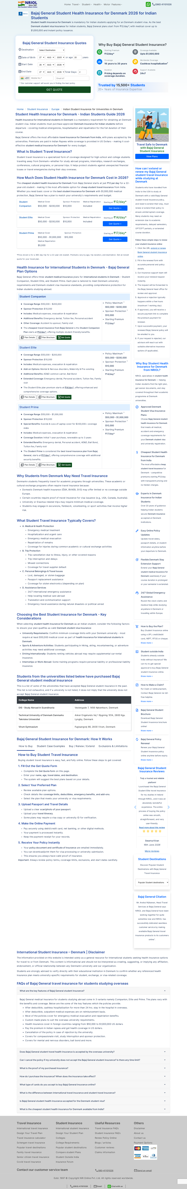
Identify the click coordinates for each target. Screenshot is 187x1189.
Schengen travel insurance (31, 1109)
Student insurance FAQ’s (107, 1100)
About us (138, 1100)
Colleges (60, 1105)
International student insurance (72, 1095)
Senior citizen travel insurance (33, 1124)
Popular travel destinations (31, 1114)
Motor (107, 4)
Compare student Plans (68, 1119)
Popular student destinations (71, 1114)
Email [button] (98, 1186)
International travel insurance (32, 1095)
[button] (41, 332)
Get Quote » (115, 208)
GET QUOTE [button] (54, 89)
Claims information (105, 1119)
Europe (56, 109)
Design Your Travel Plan (29, 1100)
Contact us (140, 1105)
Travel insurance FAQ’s (107, 1095)
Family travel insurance (29, 1119)
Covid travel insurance (29, 1129)
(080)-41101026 (79, 1186)
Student (86, 4)
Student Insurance (37, 109)
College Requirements (67, 1109)
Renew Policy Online (105, 1105)
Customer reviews (104, 1114)
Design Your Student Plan (69, 1100)
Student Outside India (67, 1124)
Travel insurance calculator (31, 1105)
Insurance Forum (64, 1129)
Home (67, 4)
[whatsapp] (148, 4)
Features (116, 4)
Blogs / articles (103, 1109)
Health (97, 4)
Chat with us (117, 1186)
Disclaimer (139, 1095)
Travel (75, 4)
